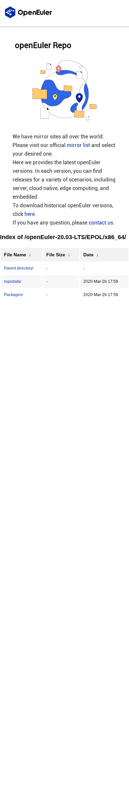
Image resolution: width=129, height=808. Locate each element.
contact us (101, 223)
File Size (55, 254)
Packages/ (13, 294)
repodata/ (12, 281)
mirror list (78, 145)
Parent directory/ (18, 268)
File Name (15, 254)
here (29, 214)
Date (88, 254)
